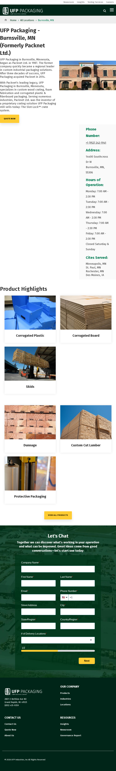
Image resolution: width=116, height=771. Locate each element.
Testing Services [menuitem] (95, 2)
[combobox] (58, 640)
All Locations (27, 20)
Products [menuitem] (65, 693)
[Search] (105, 10)
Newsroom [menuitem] (68, 2)
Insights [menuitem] (81, 2)
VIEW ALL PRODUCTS (58, 515)
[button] (112, 9)
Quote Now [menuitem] (10, 729)
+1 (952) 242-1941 (96, 142)
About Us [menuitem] (9, 735)
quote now (9, 119)
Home (13, 20)
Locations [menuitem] (65, 704)
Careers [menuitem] (110, 2)
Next (86, 661)
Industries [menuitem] (65, 698)
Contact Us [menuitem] (10, 724)
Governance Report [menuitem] (70, 735)
